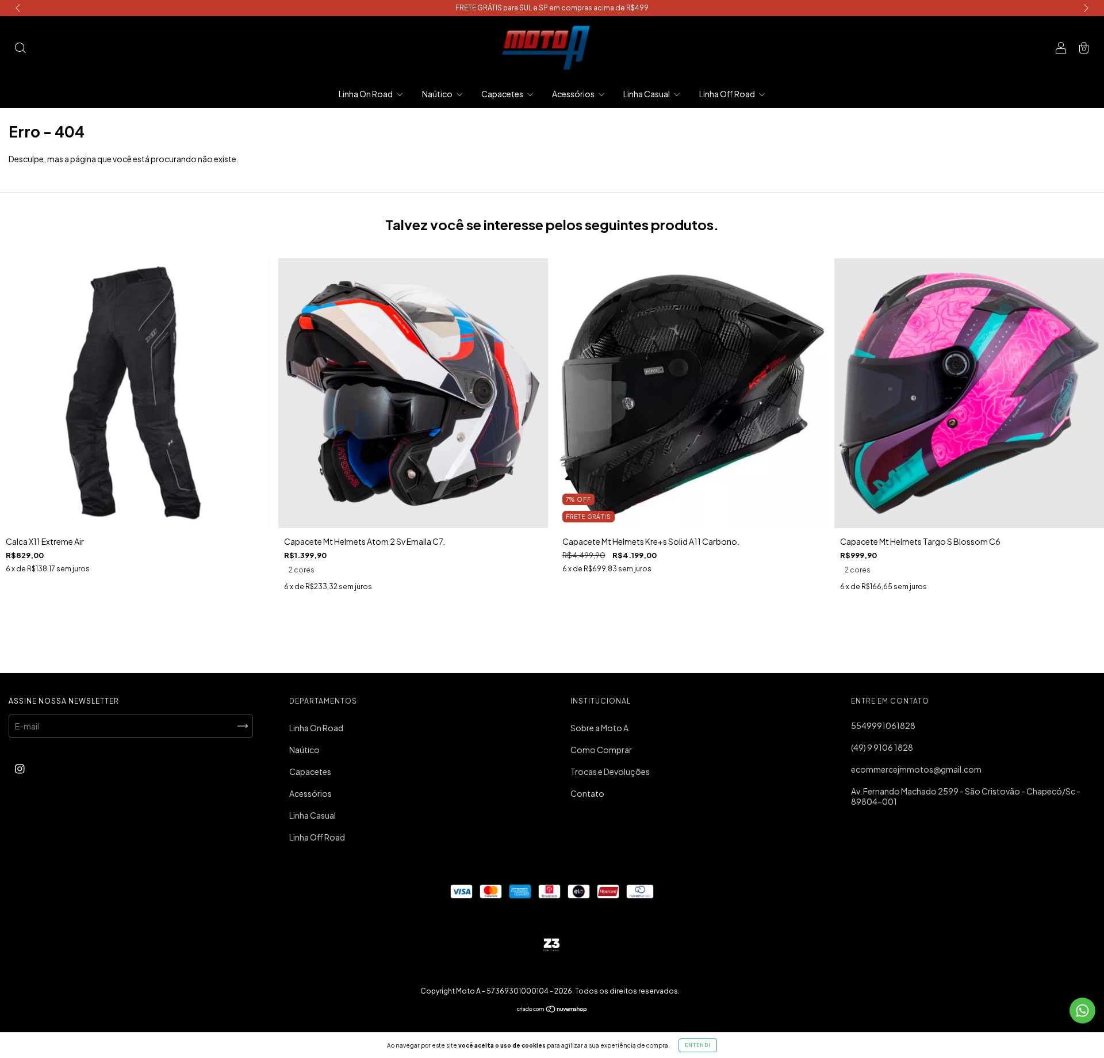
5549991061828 (883, 725)
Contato (587, 793)
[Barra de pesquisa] (20, 48)
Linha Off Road (727, 94)
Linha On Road (366, 94)
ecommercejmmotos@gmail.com (916, 769)
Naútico (438, 94)
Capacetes (502, 94)
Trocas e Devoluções (610, 771)
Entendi (698, 1045)
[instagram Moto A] (20, 768)
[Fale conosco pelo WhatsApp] (1082, 1010)
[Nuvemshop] (552, 1009)
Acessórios (574, 94)
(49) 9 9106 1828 (882, 747)
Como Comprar (601, 749)
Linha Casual (647, 94)
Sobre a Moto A (599, 728)
